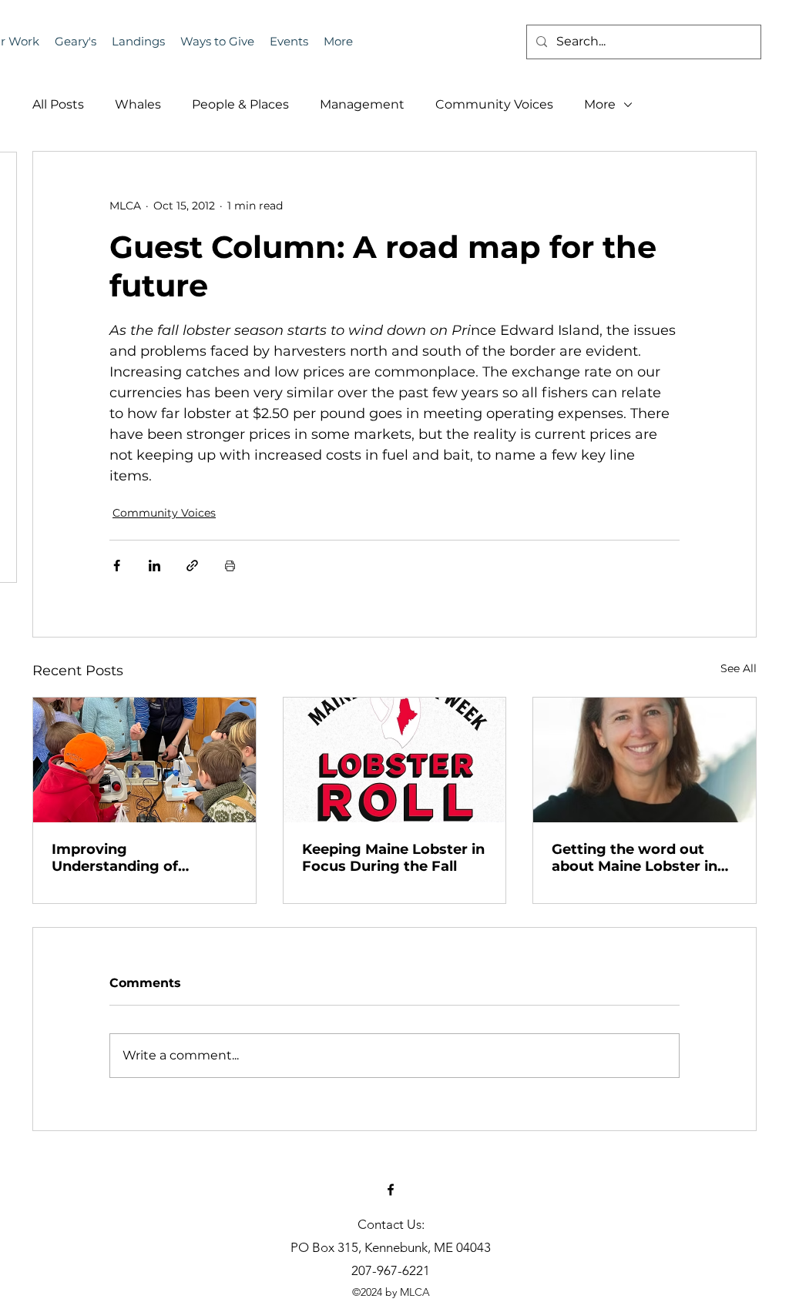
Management (362, 104)
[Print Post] (230, 565)
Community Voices (494, 104)
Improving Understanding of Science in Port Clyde (127, 858)
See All (738, 668)
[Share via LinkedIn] (154, 565)
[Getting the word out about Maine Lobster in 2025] (644, 760)
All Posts (58, 104)
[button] (289, 41)
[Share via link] (192, 565)
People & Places (240, 104)
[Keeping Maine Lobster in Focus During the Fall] (395, 760)
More (600, 104)
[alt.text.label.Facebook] (390, 1189)
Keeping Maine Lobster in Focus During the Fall (393, 858)
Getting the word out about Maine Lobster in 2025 (634, 858)
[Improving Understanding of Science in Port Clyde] (144, 760)
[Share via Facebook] (116, 565)
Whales (138, 104)
